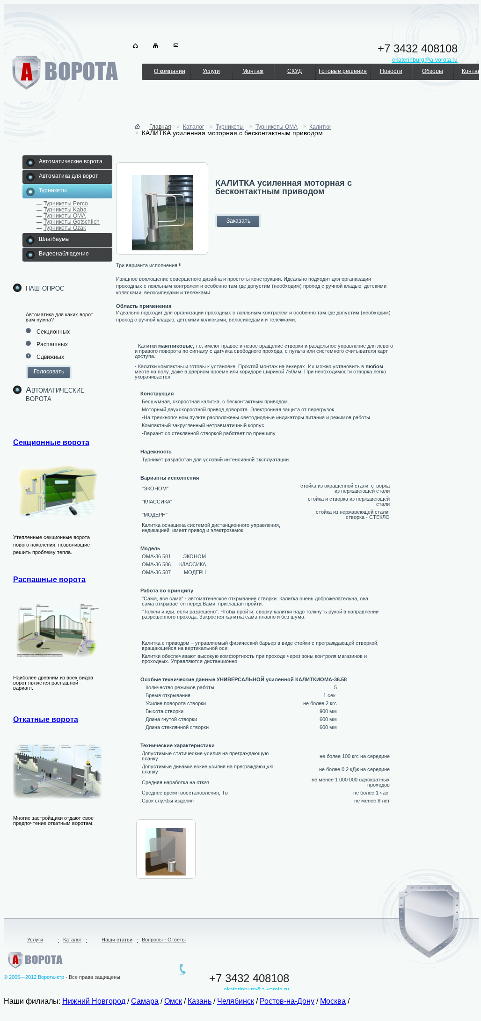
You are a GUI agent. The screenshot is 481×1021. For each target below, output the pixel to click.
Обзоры (432, 71)
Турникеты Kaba (65, 209)
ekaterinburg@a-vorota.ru (256, 989)
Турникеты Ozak (65, 228)
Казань (199, 1001)
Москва (333, 1001)
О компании (169, 71)
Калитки (320, 127)
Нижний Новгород (93, 1001)
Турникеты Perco (66, 203)
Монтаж (252, 71)
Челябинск (235, 1001)
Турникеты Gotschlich (72, 222)
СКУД (294, 71)
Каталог (193, 127)
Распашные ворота (49, 579)
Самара (145, 1001)
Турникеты (230, 127)
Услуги (211, 71)
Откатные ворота (45, 719)
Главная (160, 127)
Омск (173, 1001)
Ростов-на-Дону (287, 1001)
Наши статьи (117, 939)
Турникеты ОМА (65, 215)
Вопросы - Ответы (164, 939)
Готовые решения (343, 71)
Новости (391, 71)
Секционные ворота (51, 442)
